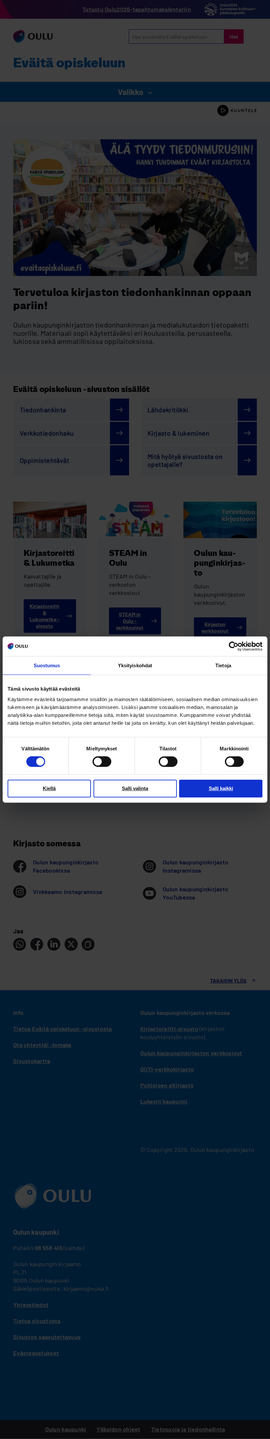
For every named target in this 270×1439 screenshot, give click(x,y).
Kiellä (49, 788)
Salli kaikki (221, 788)
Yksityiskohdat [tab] (135, 665)
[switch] (102, 761)
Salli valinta (135, 788)
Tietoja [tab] (223, 665)
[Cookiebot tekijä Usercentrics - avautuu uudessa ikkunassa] (233, 646)
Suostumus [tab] (47, 665)
